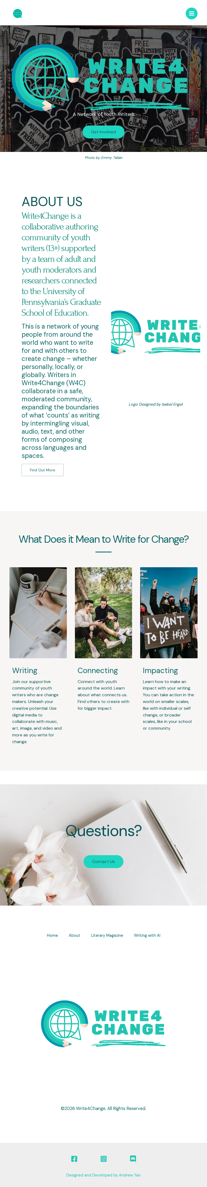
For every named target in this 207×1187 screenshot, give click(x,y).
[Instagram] (103, 1158)
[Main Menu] (192, 13)
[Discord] (133, 1158)
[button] (103, 132)
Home (52, 935)
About (74, 935)
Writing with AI (147, 935)
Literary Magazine (107, 935)
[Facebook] (74, 1158)
